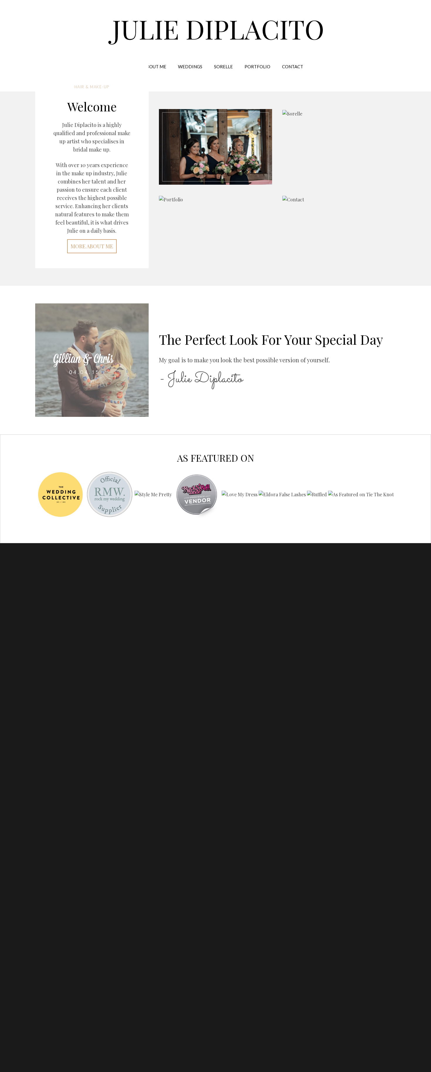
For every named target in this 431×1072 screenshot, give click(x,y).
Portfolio (257, 66)
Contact (292, 66)
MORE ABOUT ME (92, 246)
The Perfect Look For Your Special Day (271, 339)
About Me (154, 66)
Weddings (190, 66)
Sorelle (223, 66)
